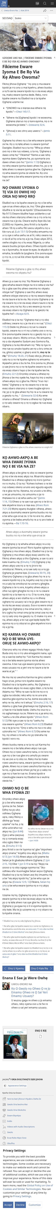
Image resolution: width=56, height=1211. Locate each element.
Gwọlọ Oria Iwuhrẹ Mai (14, 1104)
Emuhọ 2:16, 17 (43, 702)
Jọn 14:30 (34, 840)
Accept (8, 1204)
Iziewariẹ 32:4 (36, 124)
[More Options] (51, 11)
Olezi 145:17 (23, 111)
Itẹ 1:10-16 (22, 523)
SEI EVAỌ (7, 18)
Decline (20, 1204)
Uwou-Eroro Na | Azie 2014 (16, 10)
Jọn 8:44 (18, 831)
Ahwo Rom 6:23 (34, 724)
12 (28, 882)
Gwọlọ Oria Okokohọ (14, 1110)
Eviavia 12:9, (20, 882)
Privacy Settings (22, 1196)
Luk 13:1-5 (21, 231)
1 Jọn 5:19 (23, 864)
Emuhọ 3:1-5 (14, 845)
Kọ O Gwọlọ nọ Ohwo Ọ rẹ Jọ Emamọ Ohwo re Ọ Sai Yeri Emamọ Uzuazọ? (30, 992)
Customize (35, 1204)
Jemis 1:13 (32, 162)
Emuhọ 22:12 (10, 374)
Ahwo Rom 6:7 (27, 731)
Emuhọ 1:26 (28, 562)
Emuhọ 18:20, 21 (18, 355)
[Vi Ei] (45, 11)
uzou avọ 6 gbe (9, 954)
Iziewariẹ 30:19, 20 (39, 573)
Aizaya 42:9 (22, 313)
